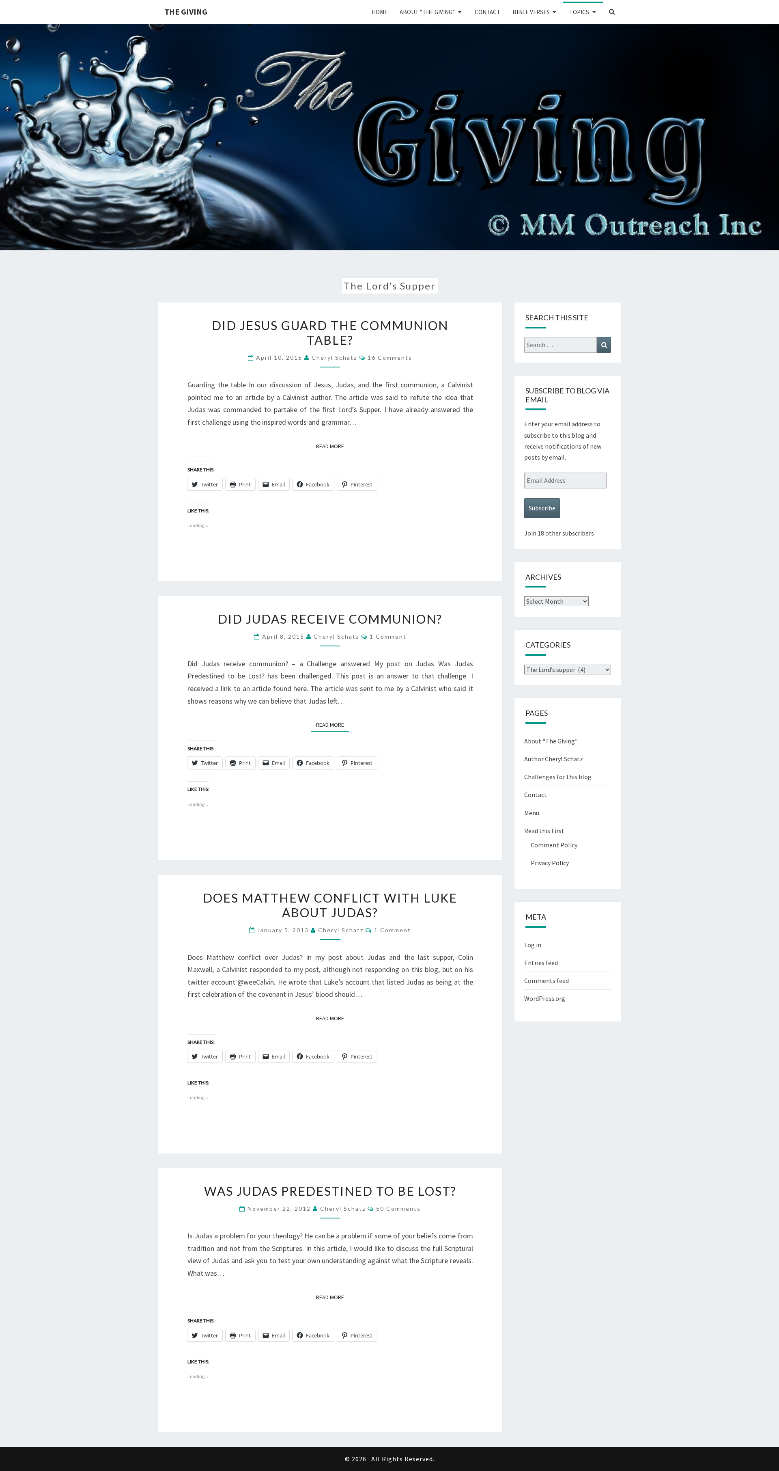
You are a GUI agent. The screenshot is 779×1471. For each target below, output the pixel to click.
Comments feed (546, 980)
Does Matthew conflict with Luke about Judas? (330, 905)
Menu (531, 813)
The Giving (185, 11)
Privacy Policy (550, 863)
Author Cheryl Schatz (553, 759)
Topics (579, 12)
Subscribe (542, 508)
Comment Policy (554, 845)
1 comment (388, 636)
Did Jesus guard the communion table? (330, 332)
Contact (487, 12)
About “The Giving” (427, 12)
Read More (332, 446)
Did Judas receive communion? (330, 618)
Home (379, 12)
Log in (532, 945)
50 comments (398, 1208)
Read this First (544, 831)
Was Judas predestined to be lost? (330, 1191)
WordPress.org (544, 998)
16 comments (390, 357)
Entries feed (541, 963)
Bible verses (531, 12)
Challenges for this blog (558, 777)
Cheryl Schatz (334, 357)
